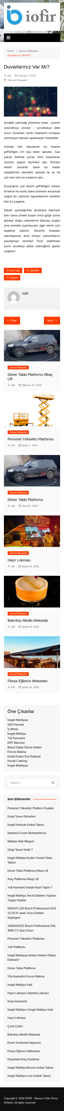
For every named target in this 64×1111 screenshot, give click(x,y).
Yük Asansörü (16, 738)
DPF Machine (16, 742)
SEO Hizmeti (15, 724)
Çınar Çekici (15, 1026)
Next (50, 320)
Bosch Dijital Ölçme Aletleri (24, 747)
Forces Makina (16, 751)
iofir (9, 75)
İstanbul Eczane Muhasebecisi (26, 832)
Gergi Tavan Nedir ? (20, 849)
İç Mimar (12, 729)
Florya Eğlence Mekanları (28, 681)
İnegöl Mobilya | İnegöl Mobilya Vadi (30, 1009)
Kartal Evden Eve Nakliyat (24, 756)
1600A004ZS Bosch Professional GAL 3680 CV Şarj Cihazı (31, 928)
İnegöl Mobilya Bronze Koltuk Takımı (30, 1067)
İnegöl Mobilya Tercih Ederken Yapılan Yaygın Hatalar (31, 898)
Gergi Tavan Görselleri (21, 816)
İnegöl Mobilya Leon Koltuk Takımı (29, 1075)
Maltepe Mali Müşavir (20, 841)
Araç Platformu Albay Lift (22, 879)
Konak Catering (17, 760)
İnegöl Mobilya (16, 733)
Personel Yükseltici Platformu (31, 439)
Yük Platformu (16, 947)
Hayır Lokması (19, 560)
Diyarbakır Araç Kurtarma (23, 1059)
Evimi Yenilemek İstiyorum (24, 1042)
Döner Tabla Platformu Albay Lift (27, 870)
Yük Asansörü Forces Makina (25, 976)
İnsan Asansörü (17, 1001)
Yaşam (14, 277)
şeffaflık (34, 270)
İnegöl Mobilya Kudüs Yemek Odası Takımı (29, 860)
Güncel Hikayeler (17, 80)
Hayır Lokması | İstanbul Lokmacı (28, 993)
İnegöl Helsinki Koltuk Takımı (25, 824)
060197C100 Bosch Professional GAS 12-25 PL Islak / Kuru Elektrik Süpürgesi (31, 913)
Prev (14, 320)
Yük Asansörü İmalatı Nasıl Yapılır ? (29, 887)
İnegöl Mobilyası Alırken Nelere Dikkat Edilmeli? (31, 958)
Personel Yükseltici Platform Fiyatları (30, 808)
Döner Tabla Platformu (25, 500)
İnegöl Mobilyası (17, 720)
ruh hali (15, 270)
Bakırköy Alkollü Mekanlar (28, 620)
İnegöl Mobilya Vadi (19, 984)
